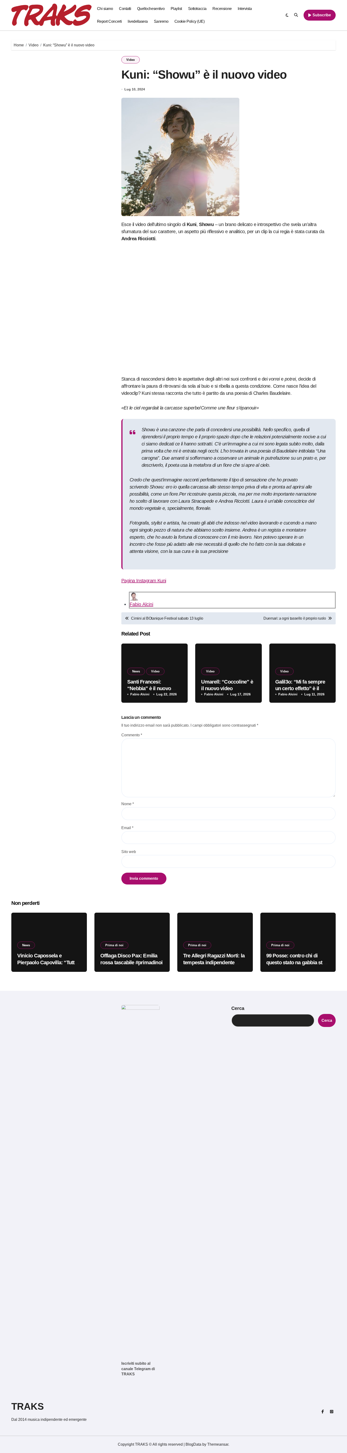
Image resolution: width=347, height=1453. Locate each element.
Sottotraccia (197, 9)
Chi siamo (105, 9)
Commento (131, 735)
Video (130, 60)
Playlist (176, 9)
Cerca (237, 1008)
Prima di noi (114, 945)
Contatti (125, 9)
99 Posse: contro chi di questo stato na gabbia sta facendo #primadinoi (295, 962)
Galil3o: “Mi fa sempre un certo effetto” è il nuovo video (300, 688)
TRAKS (27, 1406)
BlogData (193, 1444)
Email (127, 828)
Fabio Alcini (141, 604)
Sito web (128, 852)
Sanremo (161, 21)
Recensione (222, 9)
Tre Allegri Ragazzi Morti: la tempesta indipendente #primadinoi (214, 962)
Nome (127, 804)
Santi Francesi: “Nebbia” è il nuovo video (149, 688)
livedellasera (138, 21)
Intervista (245, 9)
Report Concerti (109, 21)
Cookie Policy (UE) (189, 21)
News (136, 671)
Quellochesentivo (151, 9)
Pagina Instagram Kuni (143, 580)
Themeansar (217, 1444)
